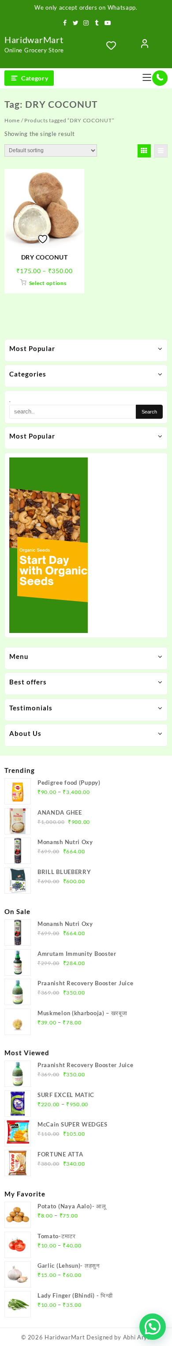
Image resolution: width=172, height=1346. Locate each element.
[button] (152, 1326)
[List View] (161, 150)
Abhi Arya (137, 1337)
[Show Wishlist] (114, 45)
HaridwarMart (33, 39)
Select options (48, 283)
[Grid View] (144, 150)
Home (12, 120)
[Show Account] (145, 45)
